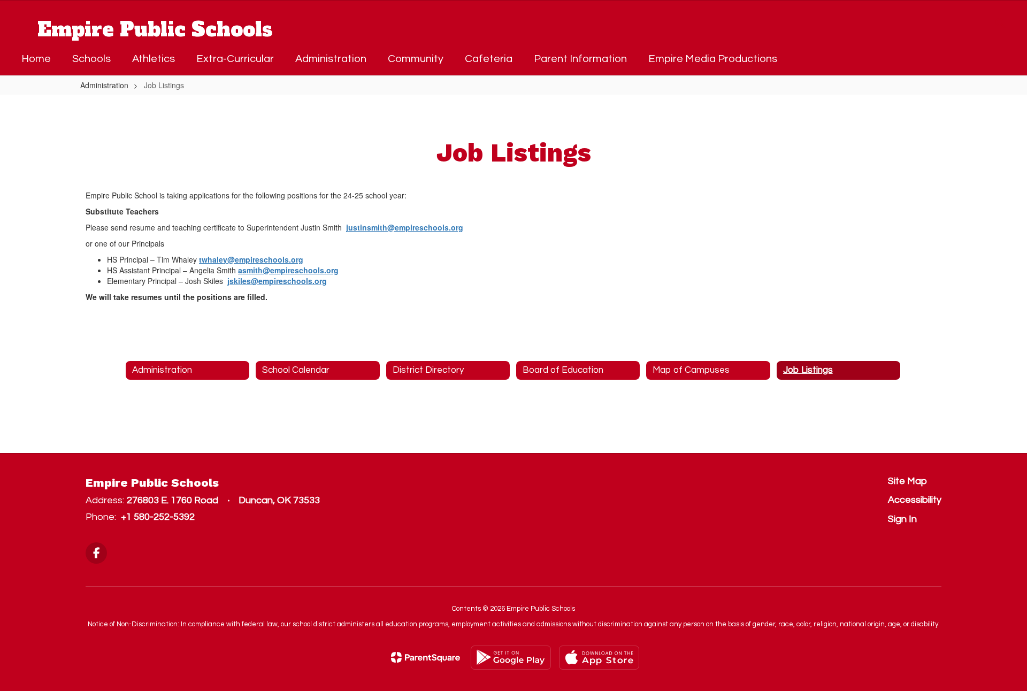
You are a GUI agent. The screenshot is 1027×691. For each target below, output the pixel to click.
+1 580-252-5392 (158, 517)
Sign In (902, 519)
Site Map (907, 481)
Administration (104, 85)
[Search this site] (1000, 23)
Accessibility (914, 500)
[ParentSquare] (425, 657)
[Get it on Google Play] (511, 658)
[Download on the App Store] (599, 658)
